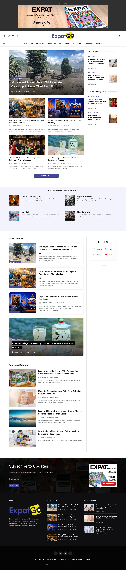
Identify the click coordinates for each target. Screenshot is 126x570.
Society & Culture (93, 112)
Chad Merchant (19, 91)
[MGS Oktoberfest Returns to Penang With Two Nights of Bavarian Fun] (27, 108)
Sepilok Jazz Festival (84, 197)
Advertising (77, 559)
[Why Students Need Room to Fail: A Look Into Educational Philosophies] (22, 438)
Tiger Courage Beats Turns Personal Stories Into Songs (64, 122)
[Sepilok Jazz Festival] (70, 200)
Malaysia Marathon (84, 212)
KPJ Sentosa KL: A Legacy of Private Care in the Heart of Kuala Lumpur (105, 529)
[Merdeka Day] (14, 216)
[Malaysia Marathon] (70, 216)
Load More (45, 176)
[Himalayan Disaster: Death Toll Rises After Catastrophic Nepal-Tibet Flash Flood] (46, 72)
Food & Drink (69, 43)
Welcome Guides (37, 43)
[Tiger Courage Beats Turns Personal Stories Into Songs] (66, 108)
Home (26, 43)
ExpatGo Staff (54, 125)
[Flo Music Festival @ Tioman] (14, 200)
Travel (79, 43)
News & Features (54, 43)
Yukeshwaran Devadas (96, 107)
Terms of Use (51, 559)
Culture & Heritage (94, 96)
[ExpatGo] (63, 36)
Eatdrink (15, 339)
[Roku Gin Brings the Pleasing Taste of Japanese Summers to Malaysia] (66, 145)
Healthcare (91, 56)
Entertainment (14, 312)
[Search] (122, 36)
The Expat (90, 43)
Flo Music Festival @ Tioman (31, 197)
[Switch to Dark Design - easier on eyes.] (119, 35)
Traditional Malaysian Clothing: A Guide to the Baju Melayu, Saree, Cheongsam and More (97, 101)
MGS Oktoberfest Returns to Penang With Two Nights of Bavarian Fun (26, 122)
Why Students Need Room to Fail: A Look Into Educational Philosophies (58, 432)
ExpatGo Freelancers (95, 123)
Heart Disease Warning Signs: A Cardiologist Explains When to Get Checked (96, 61)
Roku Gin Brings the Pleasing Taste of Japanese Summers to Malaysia (65, 159)
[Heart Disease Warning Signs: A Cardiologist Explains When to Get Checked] (113, 63)
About (41, 559)
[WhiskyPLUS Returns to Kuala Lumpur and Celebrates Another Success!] (27, 145)
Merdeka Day (26, 212)
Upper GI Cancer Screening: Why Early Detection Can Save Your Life (96, 77)
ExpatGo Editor (15, 163)
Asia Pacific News (17, 78)
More (98, 43)
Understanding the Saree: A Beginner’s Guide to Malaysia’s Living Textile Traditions (97, 117)
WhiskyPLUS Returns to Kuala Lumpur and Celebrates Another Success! (24, 159)
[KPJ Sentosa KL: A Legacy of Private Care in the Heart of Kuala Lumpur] (89, 529)
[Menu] (4, 44)
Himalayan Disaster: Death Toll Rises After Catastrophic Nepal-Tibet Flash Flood (37, 84)
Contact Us (88, 559)
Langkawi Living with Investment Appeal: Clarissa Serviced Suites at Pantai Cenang (60, 412)
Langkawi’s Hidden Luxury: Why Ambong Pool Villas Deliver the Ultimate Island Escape (58, 372)
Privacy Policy (64, 559)
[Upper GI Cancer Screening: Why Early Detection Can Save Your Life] (113, 79)
